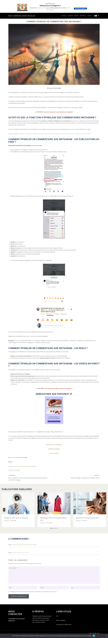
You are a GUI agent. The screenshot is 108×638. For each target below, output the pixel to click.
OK (94, 635)
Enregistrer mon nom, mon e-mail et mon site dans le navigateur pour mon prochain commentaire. (33, 591)
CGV (57, 616)
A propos (70, 15)
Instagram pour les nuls (62, 19)
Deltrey (7, 520)
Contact (76, 15)
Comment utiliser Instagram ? (47, 19)
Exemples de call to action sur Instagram (16, 518)
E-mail (42, 587)
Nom (10, 587)
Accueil (64, 15)
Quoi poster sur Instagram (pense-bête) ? (87, 518)
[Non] (106, 636)
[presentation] (18, 503)
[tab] (52, 528)
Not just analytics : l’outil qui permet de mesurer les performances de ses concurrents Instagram (27, 478)
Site (72, 587)
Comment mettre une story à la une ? (20, 552)
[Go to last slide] (4, 510)
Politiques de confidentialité (63, 624)
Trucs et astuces (54, 453)
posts (43, 97)
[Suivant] (104, 510)
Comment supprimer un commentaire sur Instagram (24, 544)
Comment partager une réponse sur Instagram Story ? (85, 477)
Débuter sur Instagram (14, 470)
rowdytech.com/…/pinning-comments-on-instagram (22, 466)
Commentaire (13, 568)
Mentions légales (60, 620)
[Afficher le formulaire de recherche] (99, 16)
